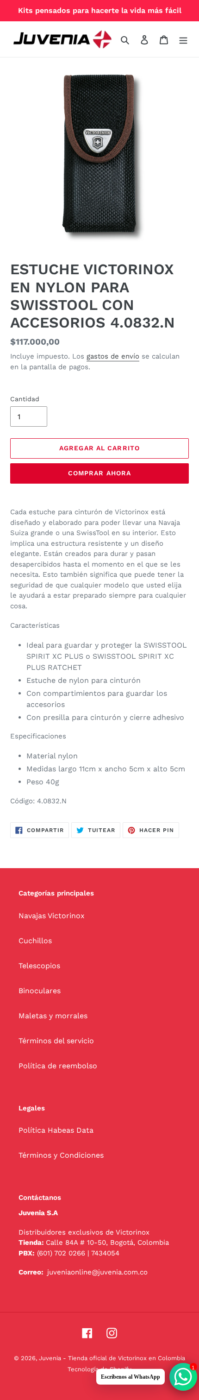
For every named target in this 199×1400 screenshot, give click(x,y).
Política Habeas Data (56, 1130)
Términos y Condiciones (61, 1155)
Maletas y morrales (53, 1015)
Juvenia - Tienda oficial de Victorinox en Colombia (112, 1358)
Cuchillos (35, 940)
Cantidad (24, 399)
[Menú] (183, 39)
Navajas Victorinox (52, 915)
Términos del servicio (56, 1040)
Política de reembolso (58, 1065)
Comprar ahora (99, 473)
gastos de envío (113, 356)
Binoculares (40, 990)
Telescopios (39, 965)
